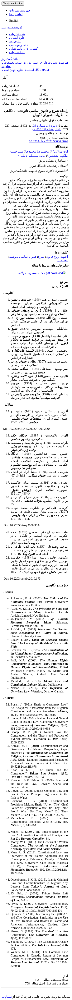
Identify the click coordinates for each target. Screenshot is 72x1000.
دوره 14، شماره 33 (45, 125)
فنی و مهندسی (18, 45)
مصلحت (62, 260)
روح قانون (52, 256)
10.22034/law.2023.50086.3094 (48, 141)
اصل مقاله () (46, 129)
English (13, 20)
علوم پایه (15, 41)
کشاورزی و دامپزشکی (23, 48)
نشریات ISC (17, 52)
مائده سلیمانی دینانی (32, 155)
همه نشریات (17, 34)
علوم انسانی (17, 37)
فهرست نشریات (19, 10)
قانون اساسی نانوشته (22, 256)
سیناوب (7, 996)
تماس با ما (15, 14)
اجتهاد (64, 256)
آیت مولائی (60, 151)
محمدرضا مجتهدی (37, 151)
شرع (41, 256)
